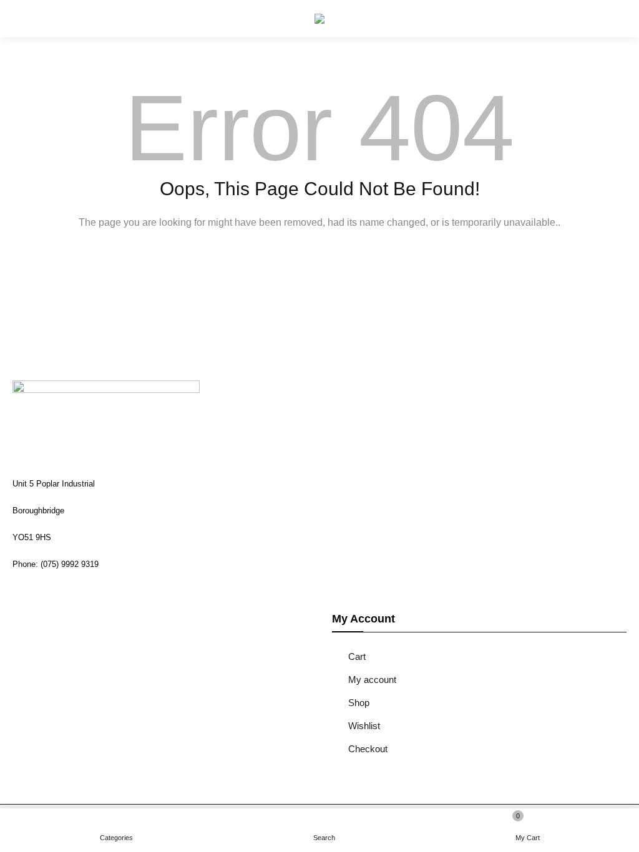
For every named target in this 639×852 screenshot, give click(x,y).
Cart (357, 656)
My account (372, 679)
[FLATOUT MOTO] (319, 19)
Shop (358, 702)
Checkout (368, 748)
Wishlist (364, 725)
